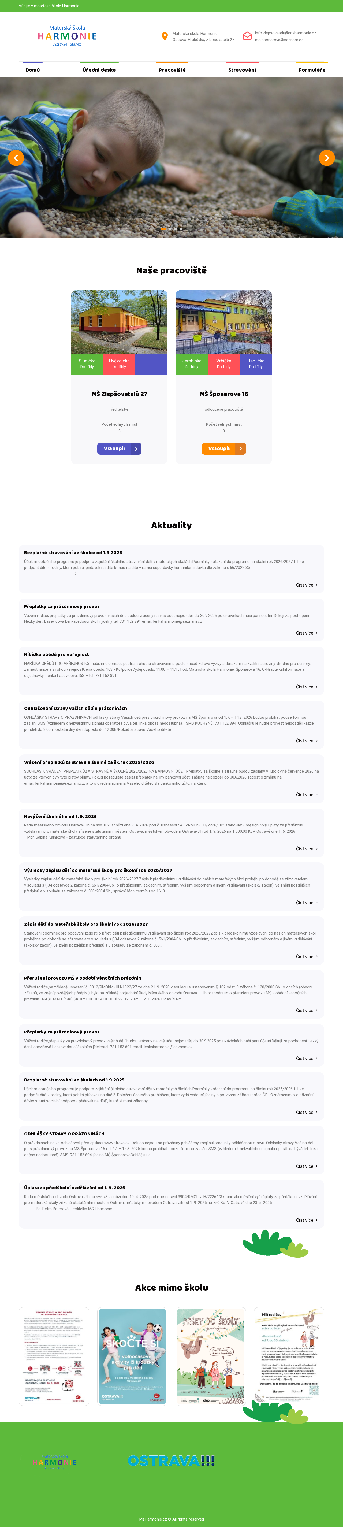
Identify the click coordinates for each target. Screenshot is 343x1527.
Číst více (305, 585)
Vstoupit (114, 448)
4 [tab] (181, 229)
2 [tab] (170, 229)
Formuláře (312, 70)
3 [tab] (175, 229)
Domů (32, 70)
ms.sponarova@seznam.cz (279, 40)
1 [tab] (163, 229)
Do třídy (87, 366)
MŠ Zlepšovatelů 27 (119, 394)
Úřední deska (99, 70)
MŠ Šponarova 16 (223, 394)
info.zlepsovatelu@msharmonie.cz (285, 33)
